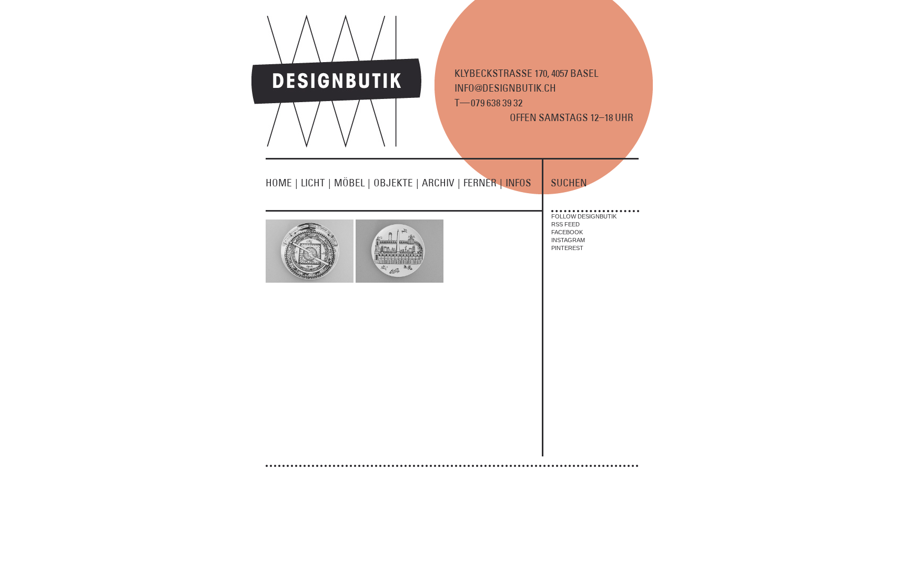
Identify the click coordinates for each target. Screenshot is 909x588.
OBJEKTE (396, 182)
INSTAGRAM (568, 240)
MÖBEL (352, 182)
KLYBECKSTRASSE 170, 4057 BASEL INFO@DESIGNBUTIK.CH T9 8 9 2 (526, 88)
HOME (282, 182)
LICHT (316, 182)
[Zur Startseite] (342, 145)
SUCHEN (569, 182)
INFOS (518, 182)
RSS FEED (565, 224)
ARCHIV (441, 182)
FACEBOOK (567, 232)
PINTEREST (567, 248)
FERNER (482, 182)
